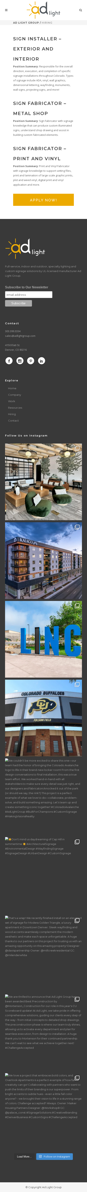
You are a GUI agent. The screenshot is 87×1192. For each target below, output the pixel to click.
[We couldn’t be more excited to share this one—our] (43, 796)
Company (14, 394)
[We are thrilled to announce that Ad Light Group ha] (43, 1032)
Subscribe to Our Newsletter (26, 287)
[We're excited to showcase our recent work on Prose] (43, 482)
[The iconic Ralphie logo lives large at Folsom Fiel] (43, 718)
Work (11, 401)
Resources (15, 407)
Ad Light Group (26, 22)
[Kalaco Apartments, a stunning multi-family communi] (43, 560)
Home (12, 388)
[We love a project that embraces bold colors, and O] (43, 1111)
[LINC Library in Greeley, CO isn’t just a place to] (43, 639)
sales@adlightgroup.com (20, 336)
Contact (13, 420)
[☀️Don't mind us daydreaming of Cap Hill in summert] (43, 875)
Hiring (12, 414)
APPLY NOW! (43, 200)
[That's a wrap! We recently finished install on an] (43, 954)
